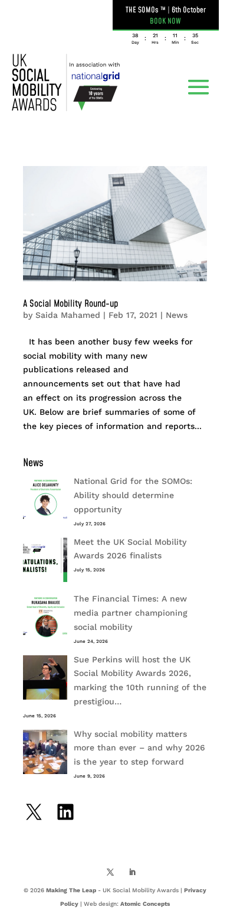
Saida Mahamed (67, 315)
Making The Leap (71, 890)
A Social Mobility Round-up (70, 303)
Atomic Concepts (145, 904)
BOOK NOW (165, 21)
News (177, 315)
